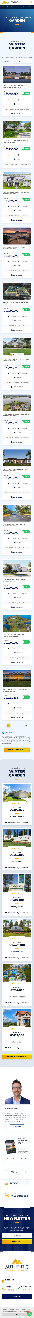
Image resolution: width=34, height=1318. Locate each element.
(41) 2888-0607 (9, 1291)
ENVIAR (23, 1159)
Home (3, 6)
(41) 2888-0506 (9, 1289)
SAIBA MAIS (17, 1127)
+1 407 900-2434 (26, 1289)
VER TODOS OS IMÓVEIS (15, 750)
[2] (26, 725)
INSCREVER (16, 1242)
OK (17, 1314)
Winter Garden (11, 6)
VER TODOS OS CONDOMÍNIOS (16, 1057)
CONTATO (17, 1296)
